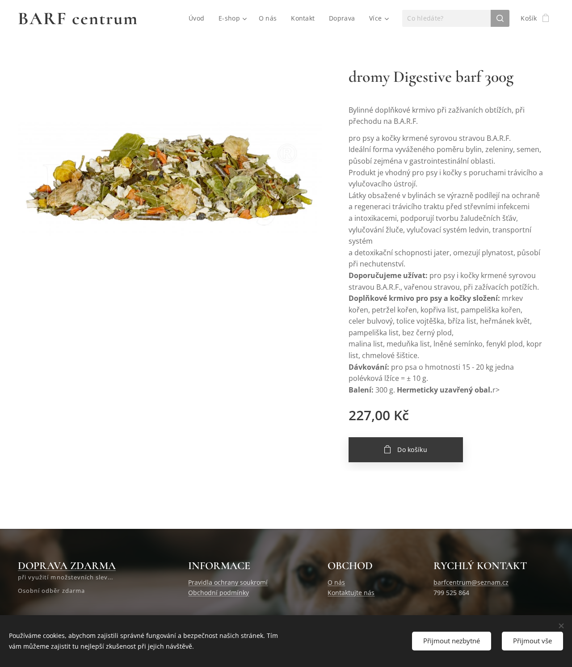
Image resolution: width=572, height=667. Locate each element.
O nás (336, 582)
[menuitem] (198, 18)
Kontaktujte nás (351, 592)
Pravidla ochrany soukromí (228, 582)
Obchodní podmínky (218, 592)
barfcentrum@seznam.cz (471, 582)
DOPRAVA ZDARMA (67, 565)
